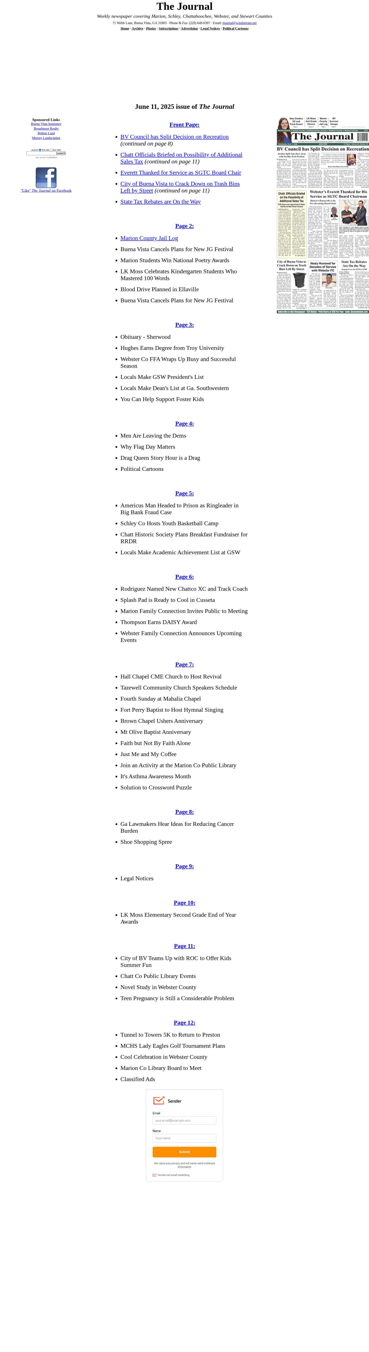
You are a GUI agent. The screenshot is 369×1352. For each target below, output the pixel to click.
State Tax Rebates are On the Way (160, 201)
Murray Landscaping (46, 138)
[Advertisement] (184, 64)
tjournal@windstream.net (239, 23)
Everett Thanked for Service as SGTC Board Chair (180, 172)
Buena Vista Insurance (46, 124)
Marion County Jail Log (149, 238)
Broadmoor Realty (46, 128)
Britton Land (46, 133)
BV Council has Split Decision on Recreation (174, 136)
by (51, 157)
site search (41, 157)
